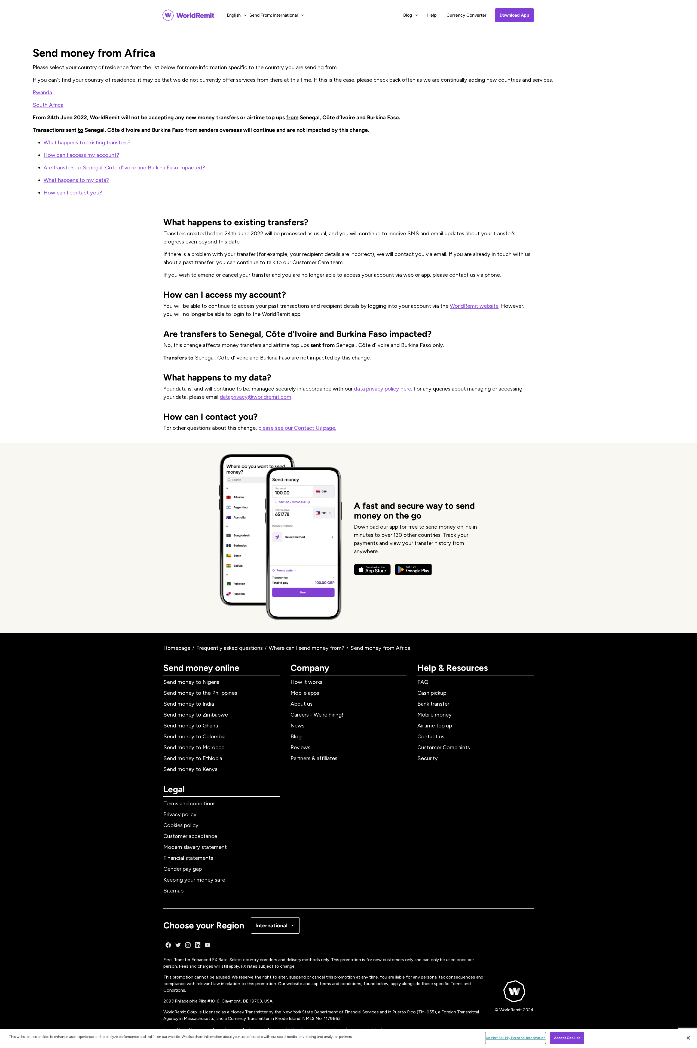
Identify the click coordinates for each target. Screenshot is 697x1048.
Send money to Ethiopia (192, 758)
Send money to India (188, 703)
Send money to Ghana (190, 725)
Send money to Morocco (194, 747)
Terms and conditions (189, 803)
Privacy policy (180, 814)
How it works (306, 682)
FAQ (423, 682)
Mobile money (434, 714)
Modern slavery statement (195, 847)
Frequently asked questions (229, 648)
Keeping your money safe (194, 879)
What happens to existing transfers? (87, 142)
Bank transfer (433, 703)
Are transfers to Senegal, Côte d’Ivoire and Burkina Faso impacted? (124, 167)
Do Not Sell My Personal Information (516, 1038)
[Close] (688, 1038)
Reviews (300, 747)
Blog (296, 736)
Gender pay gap (182, 869)
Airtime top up (434, 725)
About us (302, 703)
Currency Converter (467, 15)
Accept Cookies (567, 1038)
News (297, 725)
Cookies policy (180, 825)
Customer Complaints (443, 747)
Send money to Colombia (194, 736)
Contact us (430, 736)
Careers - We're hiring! (317, 714)
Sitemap (173, 890)
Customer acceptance (190, 836)
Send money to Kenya (190, 769)
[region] (348, 1038)
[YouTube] (207, 945)
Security (427, 758)
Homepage (176, 648)
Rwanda (42, 92)
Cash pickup (431, 693)
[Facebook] (168, 945)
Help (432, 15)
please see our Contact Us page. (297, 428)
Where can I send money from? (306, 648)
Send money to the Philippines (200, 693)
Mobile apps (305, 693)
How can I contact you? (73, 192)
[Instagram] (188, 945)
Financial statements (188, 858)
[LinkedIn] (198, 945)
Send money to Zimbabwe (195, 714)
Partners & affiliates (314, 758)
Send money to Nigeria (191, 682)
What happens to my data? (76, 180)
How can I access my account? (81, 155)
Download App (514, 15)
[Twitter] (178, 945)
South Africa (48, 105)
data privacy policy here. (383, 388)
